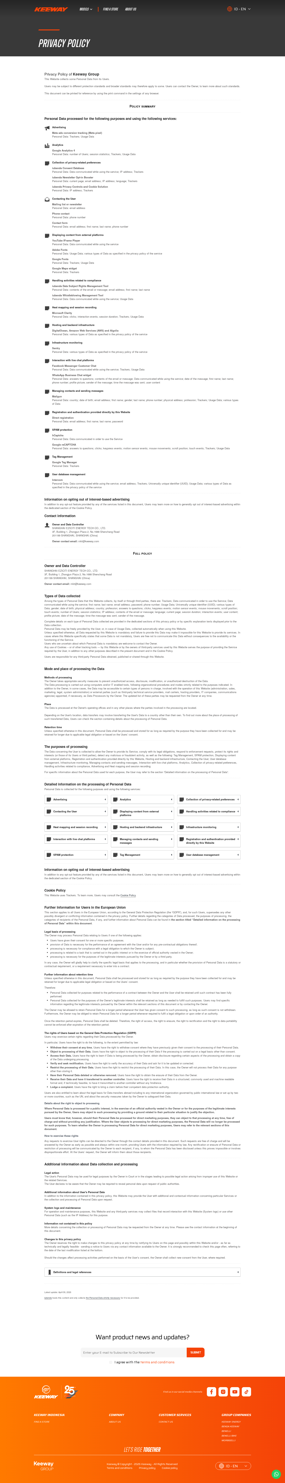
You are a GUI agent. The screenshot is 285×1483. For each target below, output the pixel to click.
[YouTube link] (234, 1391)
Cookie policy (170, 1468)
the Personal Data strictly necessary (103, 1297)
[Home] (56, 1391)
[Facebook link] (211, 1391)
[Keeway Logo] (57, 9)
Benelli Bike (229, 1435)
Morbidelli (228, 1440)
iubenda (48, 1297)
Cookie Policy (128, 895)
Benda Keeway (230, 1426)
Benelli (226, 1431)
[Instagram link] (223, 1391)
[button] (239, 9)
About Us (130, 9)
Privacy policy (147, 1468)
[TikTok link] (246, 1391)
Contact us (166, 1422)
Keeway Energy (231, 1422)
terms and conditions (157, 1362)
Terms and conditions (119, 1468)
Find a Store (110, 9)
